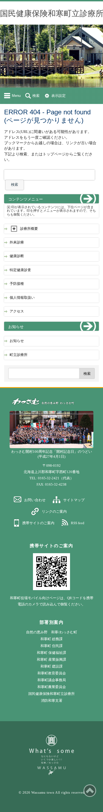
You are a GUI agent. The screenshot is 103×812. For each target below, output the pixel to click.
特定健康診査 (20, 270)
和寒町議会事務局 (51, 680)
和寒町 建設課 (51, 666)
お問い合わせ (35, 500)
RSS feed (77, 523)
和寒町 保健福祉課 (51, 653)
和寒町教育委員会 (51, 673)
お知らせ (17, 341)
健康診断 (17, 256)
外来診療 (17, 242)
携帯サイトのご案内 (38, 523)
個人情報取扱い (22, 298)
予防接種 (17, 284)
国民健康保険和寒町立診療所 (51, 694)
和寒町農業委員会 (51, 687)
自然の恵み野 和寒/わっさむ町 (51, 632)
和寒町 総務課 (51, 639)
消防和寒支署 (51, 700)
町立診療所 (18, 355)
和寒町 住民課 (51, 646)
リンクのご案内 (54, 511)
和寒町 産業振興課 (51, 659)
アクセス (17, 311)
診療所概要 (29, 229)
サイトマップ (74, 500)
